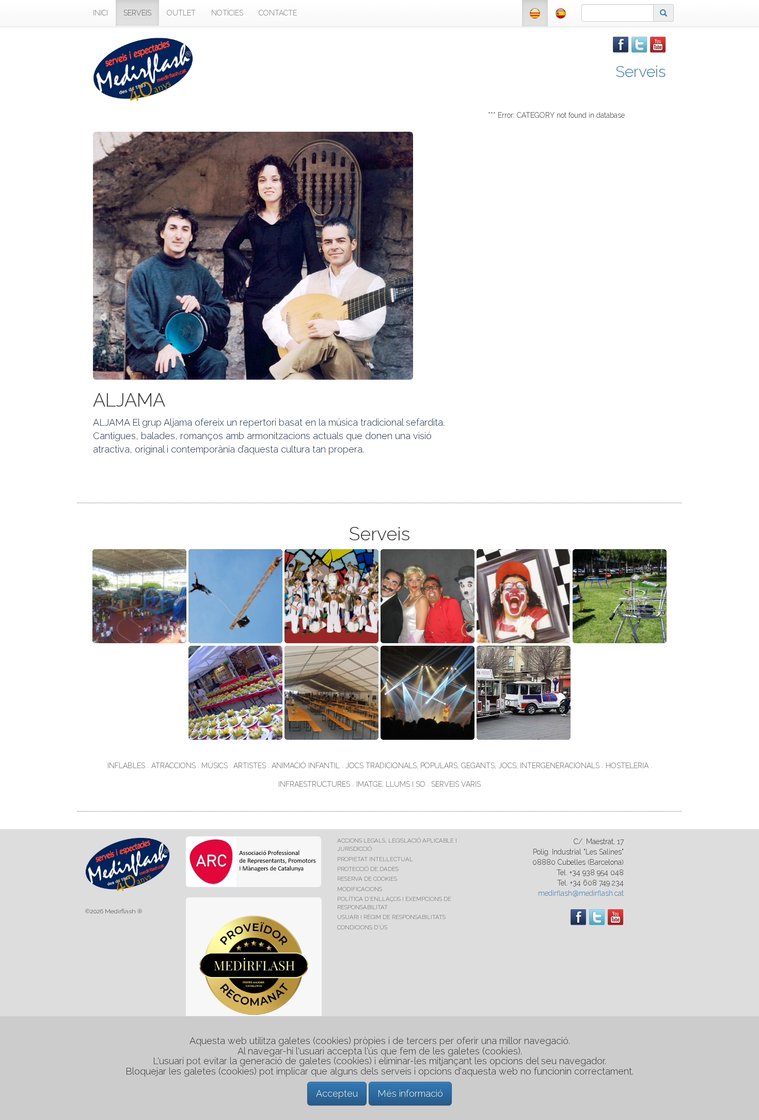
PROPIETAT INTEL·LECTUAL (375, 859)
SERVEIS (137, 13)
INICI (100, 13)
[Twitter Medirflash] (639, 44)
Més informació (410, 1093)
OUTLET (181, 13)
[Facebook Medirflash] (620, 44)
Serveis (640, 72)
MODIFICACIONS (359, 889)
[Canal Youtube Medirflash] (658, 44)
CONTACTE (278, 13)
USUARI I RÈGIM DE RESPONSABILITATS (391, 917)
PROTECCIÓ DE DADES (368, 869)
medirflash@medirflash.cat (581, 893)
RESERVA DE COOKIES (367, 878)
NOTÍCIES (227, 13)
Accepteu (337, 1093)
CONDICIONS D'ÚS (362, 927)
